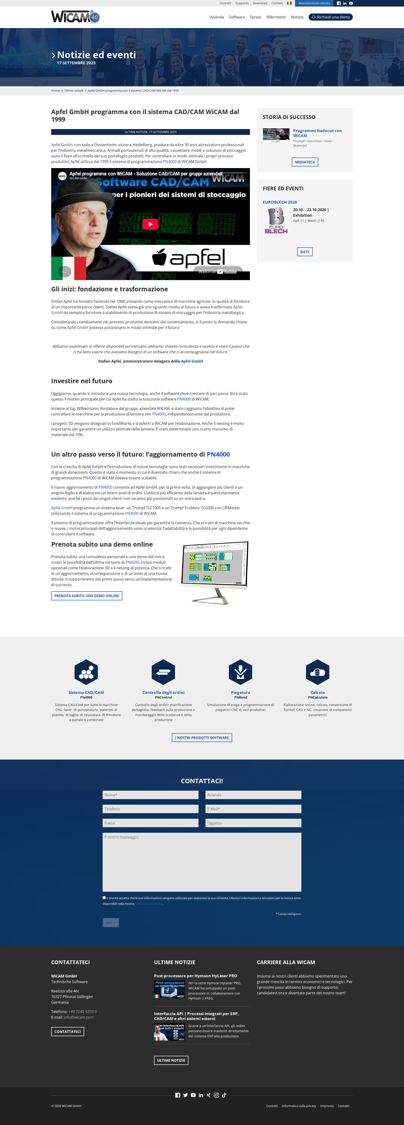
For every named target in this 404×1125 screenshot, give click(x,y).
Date (304, 251)
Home (55, 90)
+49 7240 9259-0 (83, 1011)
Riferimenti (276, 17)
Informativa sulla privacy (299, 1106)
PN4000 (170, 161)
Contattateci (67, 1031)
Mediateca (305, 162)
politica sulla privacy (148, 903)
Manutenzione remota (314, 3)
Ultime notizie (73, 90)
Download (260, 3)
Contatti (225, 3)
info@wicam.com (79, 1017)
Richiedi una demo (333, 17)
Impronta (327, 1106)
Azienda (217, 17)
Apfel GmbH (61, 144)
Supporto (242, 3)
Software (237, 17)
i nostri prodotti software (202, 737)
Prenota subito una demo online (86, 595)
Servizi (255, 17)
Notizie (297, 17)
